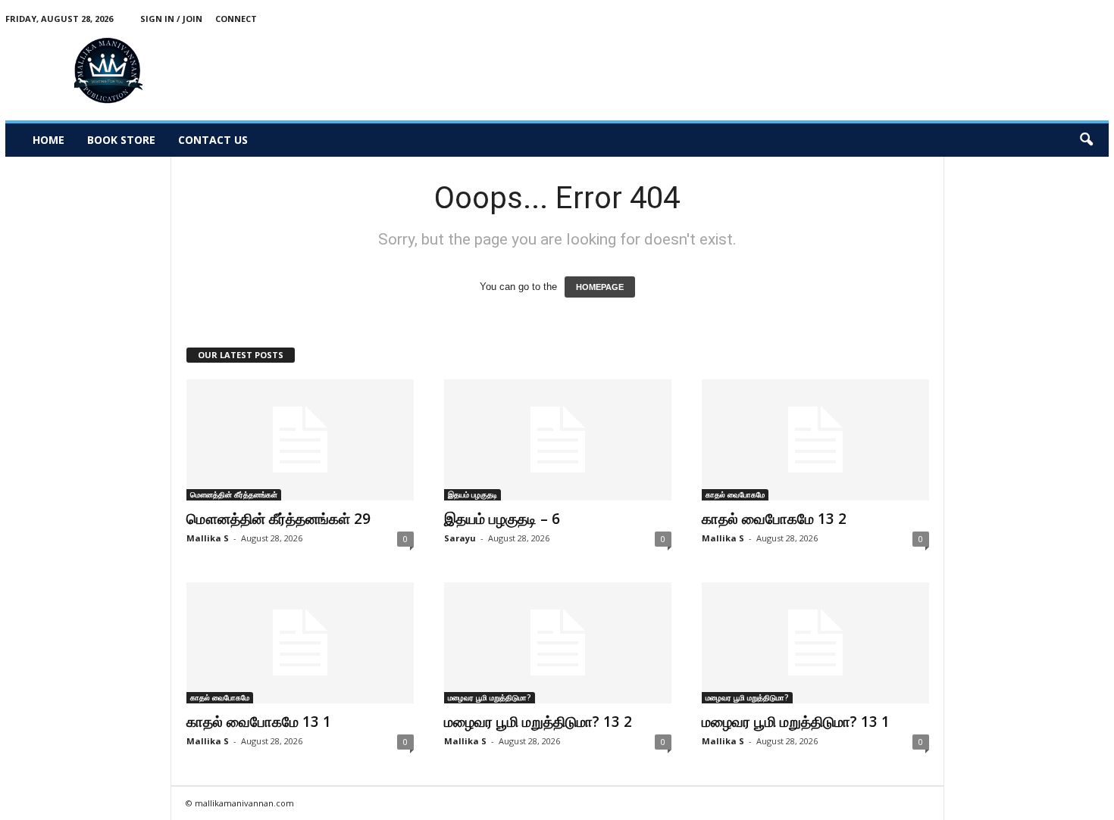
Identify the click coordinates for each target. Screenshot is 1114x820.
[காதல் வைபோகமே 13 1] (300, 642)
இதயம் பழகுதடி (472, 494)
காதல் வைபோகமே (735, 494)
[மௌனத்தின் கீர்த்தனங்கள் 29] (300, 439)
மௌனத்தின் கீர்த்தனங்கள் (233, 494)
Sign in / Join (171, 18)
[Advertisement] (833, 71)
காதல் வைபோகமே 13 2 (774, 518)
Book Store (121, 140)
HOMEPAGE (600, 287)
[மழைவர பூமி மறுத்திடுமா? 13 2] (557, 642)
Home (48, 140)
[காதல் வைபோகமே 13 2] (815, 439)
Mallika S (207, 538)
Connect (236, 18)
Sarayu (460, 538)
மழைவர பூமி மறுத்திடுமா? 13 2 (538, 721)
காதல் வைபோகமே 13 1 (258, 721)
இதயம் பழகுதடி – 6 (502, 518)
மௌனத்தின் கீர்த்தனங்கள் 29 (278, 518)
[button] (1086, 140)
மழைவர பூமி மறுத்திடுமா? (489, 697)
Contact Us (213, 140)
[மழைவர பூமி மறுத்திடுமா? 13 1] (815, 642)
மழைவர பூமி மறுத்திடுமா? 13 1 (796, 721)
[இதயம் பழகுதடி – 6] (557, 439)
